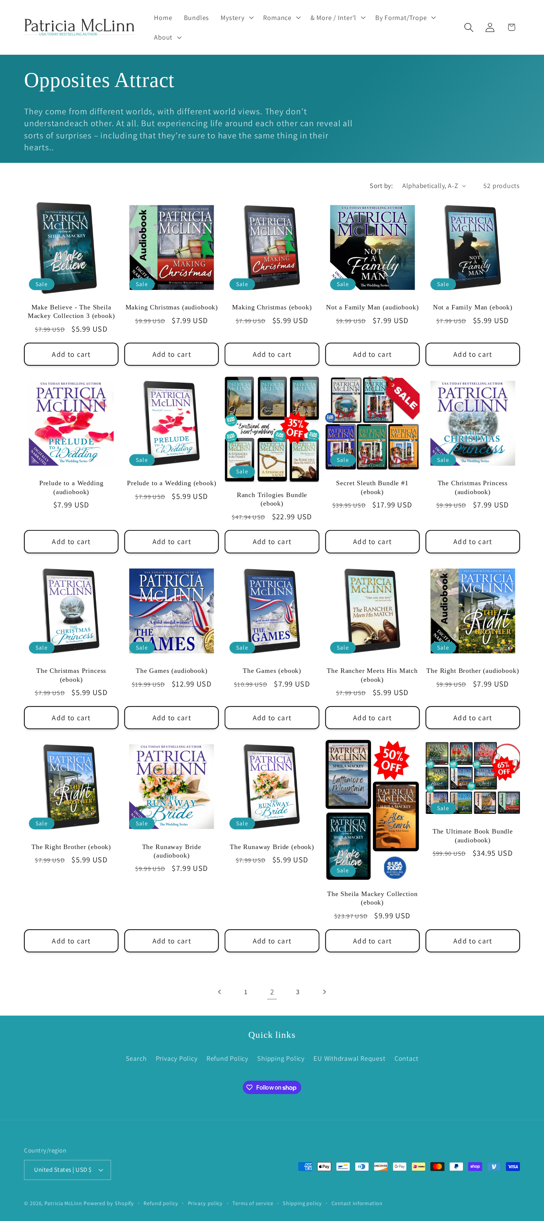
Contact (406, 1058)
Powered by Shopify (109, 1203)
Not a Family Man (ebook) (473, 307)
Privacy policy (205, 1203)
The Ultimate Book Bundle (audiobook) (473, 835)
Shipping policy (302, 1203)
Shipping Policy (281, 1058)
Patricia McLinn (63, 1203)
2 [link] (272, 992)
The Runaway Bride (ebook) (272, 847)
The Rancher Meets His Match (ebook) (372, 675)
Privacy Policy (177, 1058)
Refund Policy (227, 1058)
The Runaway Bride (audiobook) (171, 851)
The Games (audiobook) (172, 670)
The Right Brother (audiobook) (472, 670)
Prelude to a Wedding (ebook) (171, 483)
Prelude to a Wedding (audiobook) (71, 487)
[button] (236, 17)
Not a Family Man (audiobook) (372, 307)
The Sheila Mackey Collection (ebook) (372, 898)
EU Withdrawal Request (349, 1058)
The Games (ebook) (272, 670)
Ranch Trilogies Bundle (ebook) (272, 499)
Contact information (357, 1203)
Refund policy (161, 1203)
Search (136, 1058)
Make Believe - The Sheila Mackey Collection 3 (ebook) (71, 311)
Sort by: (381, 185)
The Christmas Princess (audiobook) (473, 487)
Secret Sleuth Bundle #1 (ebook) (372, 487)
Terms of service (252, 1203)
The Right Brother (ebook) (71, 847)
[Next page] (324, 991)
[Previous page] (220, 991)
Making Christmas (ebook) (272, 307)
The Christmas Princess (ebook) (71, 675)
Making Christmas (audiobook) (171, 307)
